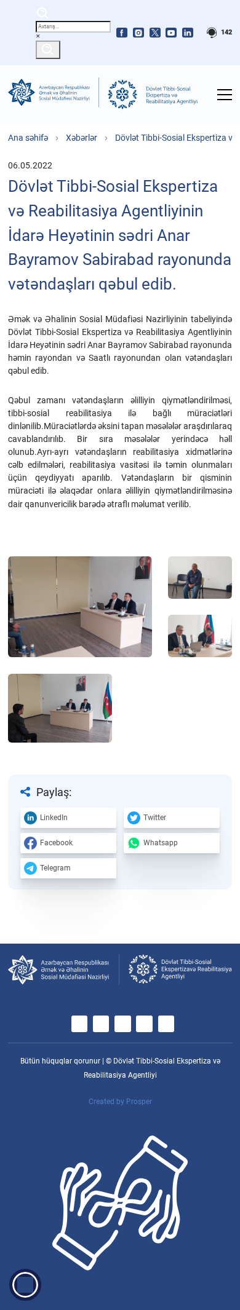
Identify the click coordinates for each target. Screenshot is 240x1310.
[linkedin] (187, 32)
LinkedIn (54, 817)
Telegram (55, 868)
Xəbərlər (81, 138)
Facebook (56, 842)
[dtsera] (152, 94)
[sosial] (53, 94)
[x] (155, 32)
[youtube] (171, 32)
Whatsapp (160, 842)
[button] (25, 1285)
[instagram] (138, 32)
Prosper (139, 1101)
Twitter (154, 817)
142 (225, 32)
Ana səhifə (28, 138)
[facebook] (121, 32)
